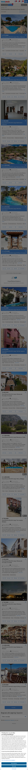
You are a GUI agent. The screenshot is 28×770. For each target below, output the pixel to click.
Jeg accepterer (14, 763)
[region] (14, 750)
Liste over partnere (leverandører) (8, 760)
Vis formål (14, 768)
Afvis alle (14, 766)
